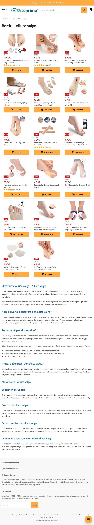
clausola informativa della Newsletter (25, 499)
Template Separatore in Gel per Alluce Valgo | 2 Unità (15, 268)
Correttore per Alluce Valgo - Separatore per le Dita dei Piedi (76, 144)
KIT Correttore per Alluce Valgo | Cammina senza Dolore (45, 268)
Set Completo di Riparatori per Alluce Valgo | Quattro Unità (75, 61)
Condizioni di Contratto (51, 515)
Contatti (51, 517)
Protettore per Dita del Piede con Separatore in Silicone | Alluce (46, 228)
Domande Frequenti (67, 515)
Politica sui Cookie (25, 515)
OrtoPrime (6, 19)
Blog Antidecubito (81, 515)
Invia (35, 505)
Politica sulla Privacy (10, 515)
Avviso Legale (37, 515)
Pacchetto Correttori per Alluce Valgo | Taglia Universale (76, 228)
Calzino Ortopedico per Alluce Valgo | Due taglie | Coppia (45, 104)
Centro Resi (43, 517)
